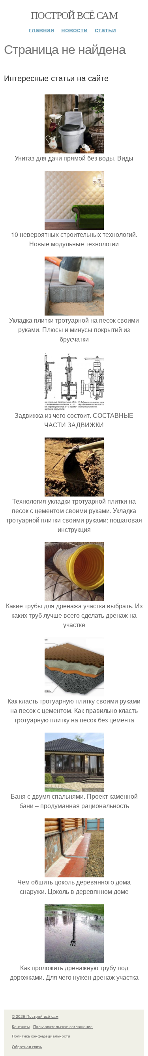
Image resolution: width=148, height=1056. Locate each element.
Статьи (105, 29)
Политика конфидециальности (41, 1036)
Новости (74, 29)
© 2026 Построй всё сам (35, 1016)
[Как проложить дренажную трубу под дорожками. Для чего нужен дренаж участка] (74, 958)
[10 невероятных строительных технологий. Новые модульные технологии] (74, 224)
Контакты (21, 1026)
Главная (41, 29)
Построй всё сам (74, 15)
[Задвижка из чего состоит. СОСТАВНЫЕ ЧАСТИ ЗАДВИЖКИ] (74, 405)
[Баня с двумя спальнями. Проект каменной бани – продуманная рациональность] (74, 786)
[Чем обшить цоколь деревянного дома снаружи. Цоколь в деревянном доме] (74, 872)
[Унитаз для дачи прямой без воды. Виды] (74, 148)
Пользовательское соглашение (63, 1026)
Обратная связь (27, 1046)
